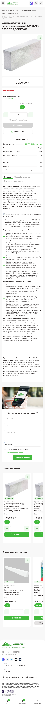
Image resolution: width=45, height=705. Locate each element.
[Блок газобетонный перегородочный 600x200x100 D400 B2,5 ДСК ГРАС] (16, 487)
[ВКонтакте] (7, 659)
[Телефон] (36, 3)
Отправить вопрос (22, 458)
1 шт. (7, 605)
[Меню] (3, 3)
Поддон (38, 605)
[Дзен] (16, 659)
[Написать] (31, 3)
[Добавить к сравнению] (39, 37)
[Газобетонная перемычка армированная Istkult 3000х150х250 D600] (16, 570)
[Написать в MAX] (3, 659)
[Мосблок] (12, 3)
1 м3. (7, 522)
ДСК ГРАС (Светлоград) (33, 144)
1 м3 (22, 107)
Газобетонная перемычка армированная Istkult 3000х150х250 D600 (13, 592)
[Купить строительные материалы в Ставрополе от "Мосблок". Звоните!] (13, 645)
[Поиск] (41, 3)
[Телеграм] (11, 659)
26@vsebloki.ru (7, 671)
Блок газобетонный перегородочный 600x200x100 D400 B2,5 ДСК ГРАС (16, 509)
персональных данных (15, 452)
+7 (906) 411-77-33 (8, 666)
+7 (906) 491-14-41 (21, 666)
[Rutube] (20, 659)
